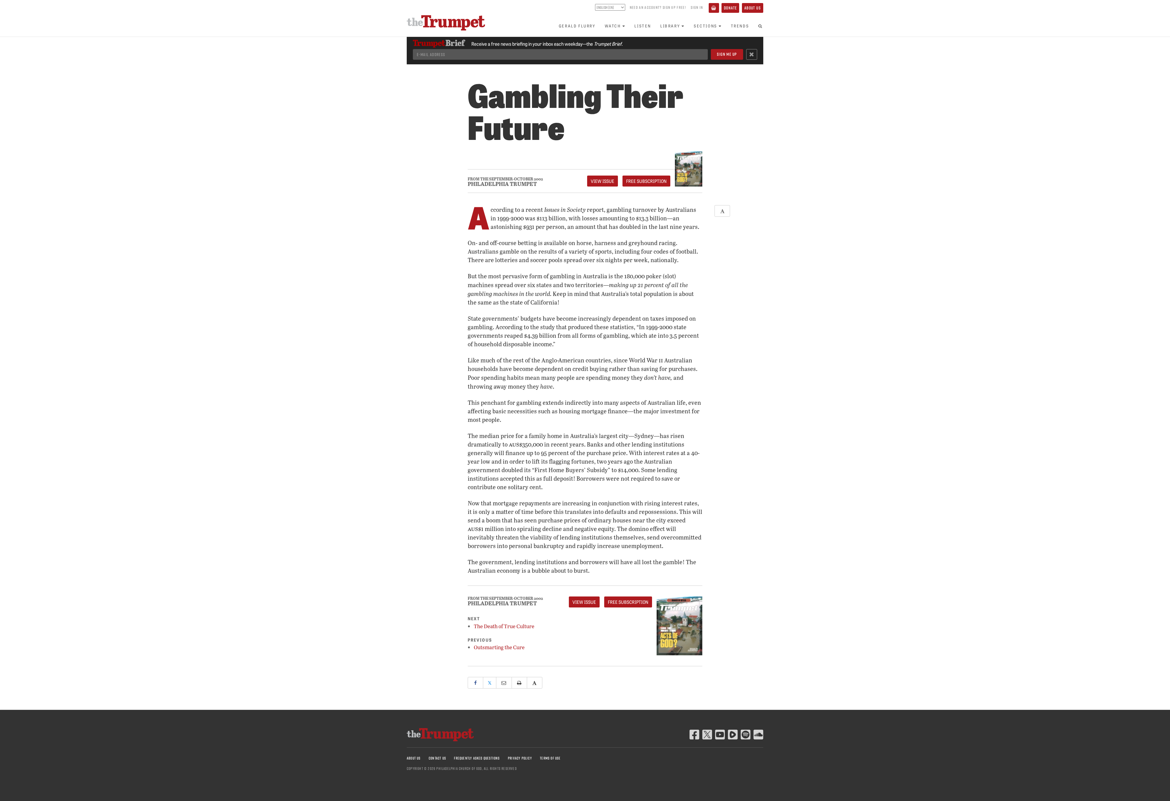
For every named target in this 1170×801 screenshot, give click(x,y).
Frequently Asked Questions (477, 758)
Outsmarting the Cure (499, 647)
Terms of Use (550, 758)
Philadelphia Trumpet (502, 184)
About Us (752, 8)
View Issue (602, 181)
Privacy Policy (520, 758)
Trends (740, 25)
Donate (730, 8)
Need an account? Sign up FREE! (658, 7)
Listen (642, 25)
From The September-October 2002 (505, 179)
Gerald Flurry (577, 25)
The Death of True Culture (504, 626)
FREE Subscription (646, 181)
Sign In (697, 7)
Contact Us (437, 758)
